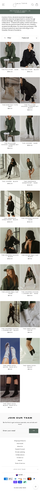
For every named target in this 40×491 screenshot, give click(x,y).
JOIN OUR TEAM (19, 469)
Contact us (20, 457)
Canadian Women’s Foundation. (12, 30)
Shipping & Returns (20, 441)
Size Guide (20, 443)
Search (20, 460)
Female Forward (20, 449)
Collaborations (20, 455)
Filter (9, 38)
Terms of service (20, 463)
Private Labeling (20, 452)
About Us (20, 446)
